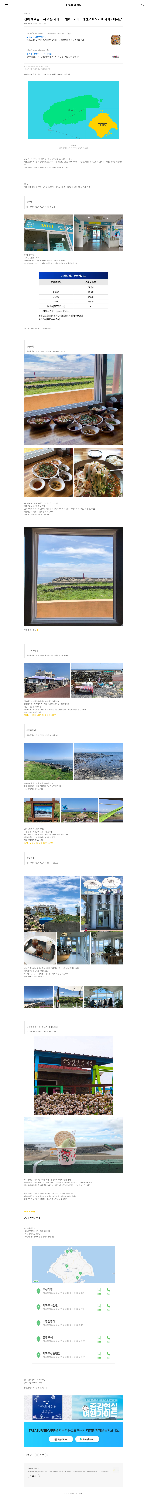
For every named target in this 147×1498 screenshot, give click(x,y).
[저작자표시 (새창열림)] (48, 1455)
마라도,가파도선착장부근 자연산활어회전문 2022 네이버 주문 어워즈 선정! (55, 39)
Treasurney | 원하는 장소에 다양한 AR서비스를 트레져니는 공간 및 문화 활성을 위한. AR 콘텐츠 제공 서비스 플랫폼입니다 (69, 1471)
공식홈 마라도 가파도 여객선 (39, 53)
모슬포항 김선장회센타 (37, 36)
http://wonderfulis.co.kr (36, 50)
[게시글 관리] (34, 1455)
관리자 (81, 1494)
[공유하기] (31, 1455)
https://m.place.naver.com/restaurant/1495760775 (46, 33)
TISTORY (74, 1494)
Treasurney (73, 4)
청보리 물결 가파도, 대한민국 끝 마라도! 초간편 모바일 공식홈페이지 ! (54, 56)
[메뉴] (6, 4)
